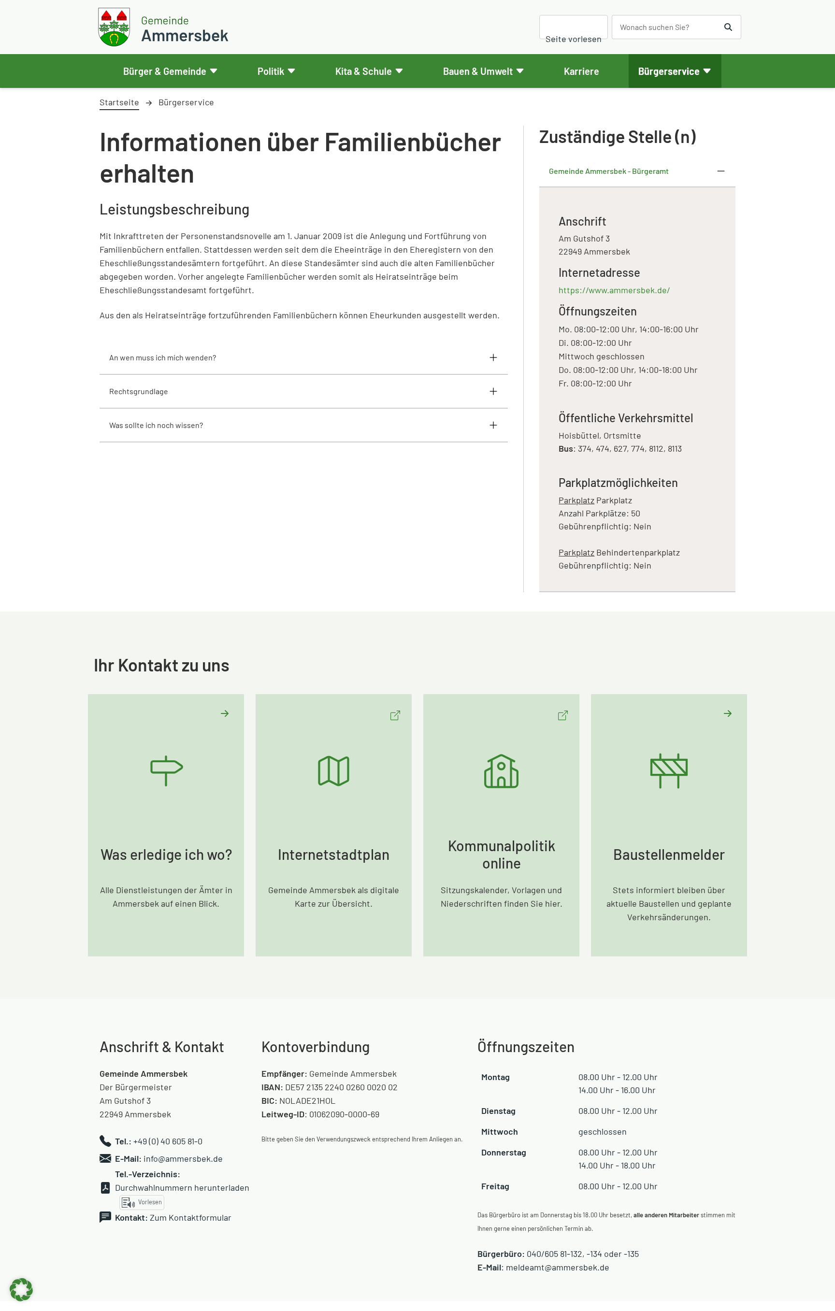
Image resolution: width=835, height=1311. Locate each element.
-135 (631, 1253)
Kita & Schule (363, 71)
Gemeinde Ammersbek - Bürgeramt (609, 170)
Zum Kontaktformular (190, 1217)
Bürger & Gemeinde (164, 71)
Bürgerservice (669, 71)
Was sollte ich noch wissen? (156, 424)
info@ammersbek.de (183, 1158)
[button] (21, 1289)
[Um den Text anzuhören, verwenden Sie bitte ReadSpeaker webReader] (574, 27)
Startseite (119, 102)
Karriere (581, 71)
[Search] (728, 27)
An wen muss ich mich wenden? (162, 357)
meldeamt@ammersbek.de (557, 1267)
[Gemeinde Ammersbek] (165, 27)
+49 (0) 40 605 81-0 (167, 1141)
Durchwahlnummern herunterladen (182, 1187)
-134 (594, 1253)
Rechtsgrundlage (138, 391)
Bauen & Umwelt (478, 71)
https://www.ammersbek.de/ (614, 290)
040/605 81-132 (554, 1253)
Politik (271, 71)
